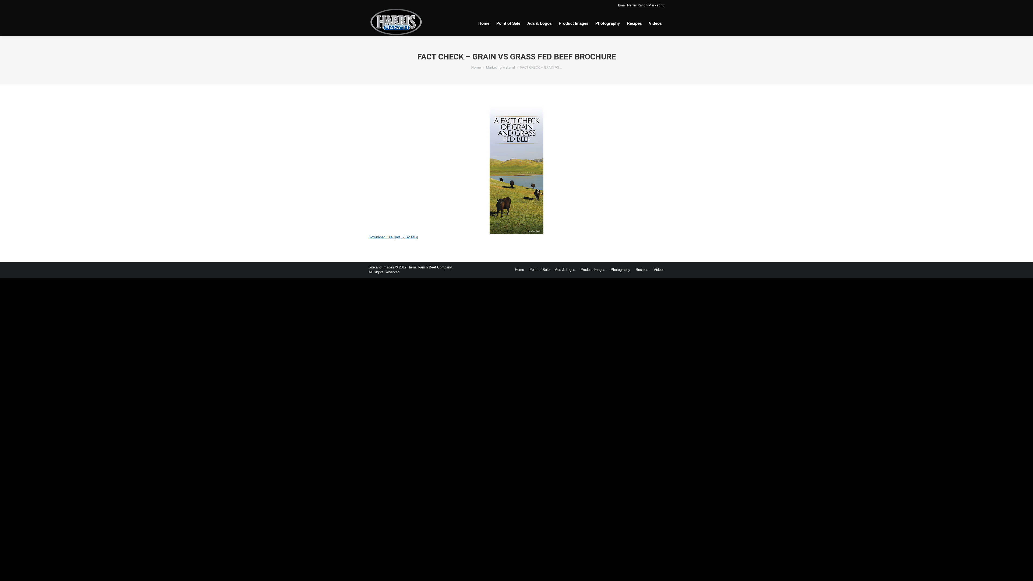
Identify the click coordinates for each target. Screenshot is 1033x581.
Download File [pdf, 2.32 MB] (393, 237)
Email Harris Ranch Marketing (641, 5)
